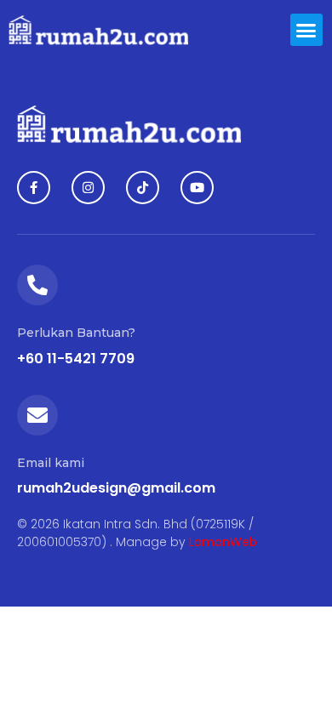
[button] (306, 30)
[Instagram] (88, 187)
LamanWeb (223, 541)
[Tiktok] (142, 187)
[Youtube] (197, 187)
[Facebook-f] (33, 187)
